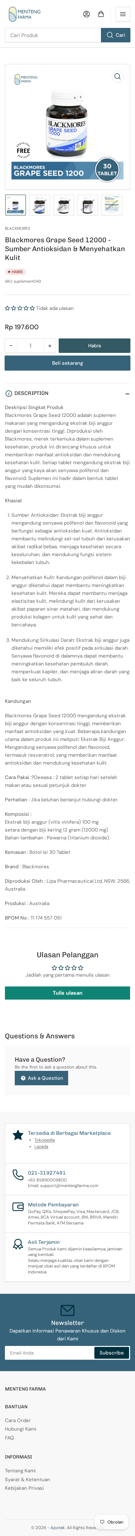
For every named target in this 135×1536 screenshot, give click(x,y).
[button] (20, 308)
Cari (120, 35)
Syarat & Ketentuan (27, 1479)
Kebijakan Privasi (24, 1488)
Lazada (41, 1146)
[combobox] (67, 35)
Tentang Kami (20, 1470)
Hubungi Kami (20, 1429)
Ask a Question (45, 1078)
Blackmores (17, 228)
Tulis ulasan (68, 992)
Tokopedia (44, 1140)
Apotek (57, 1527)
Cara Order (18, 1420)
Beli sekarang (67, 363)
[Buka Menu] (123, 14)
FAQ (9, 1438)
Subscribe (112, 1353)
